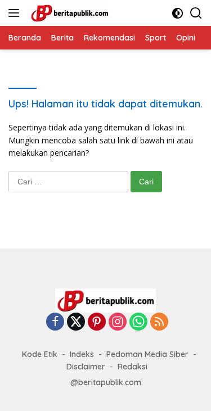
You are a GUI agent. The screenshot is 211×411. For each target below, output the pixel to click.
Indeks (82, 354)
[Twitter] (76, 322)
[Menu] (16, 12)
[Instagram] (118, 322)
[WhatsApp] (138, 322)
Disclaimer (85, 367)
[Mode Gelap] (177, 13)
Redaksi (132, 367)
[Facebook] (55, 322)
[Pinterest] (97, 322)
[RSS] (159, 322)
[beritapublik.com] (68, 12)
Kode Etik (39, 354)
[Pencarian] (196, 13)
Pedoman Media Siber (147, 354)
